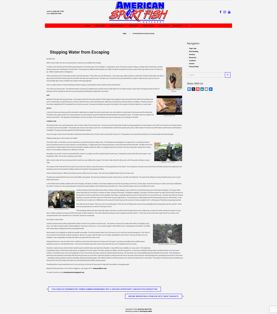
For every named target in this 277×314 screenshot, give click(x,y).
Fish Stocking (116, 25)
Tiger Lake (99, 25)
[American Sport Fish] (138, 12)
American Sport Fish (145, 309)
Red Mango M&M (146, 311)
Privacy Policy (194, 66)
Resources (148, 25)
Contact (177, 25)
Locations (164, 25)
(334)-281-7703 (58, 11)
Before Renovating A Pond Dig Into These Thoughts (154, 296)
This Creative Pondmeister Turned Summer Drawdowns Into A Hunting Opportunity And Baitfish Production (104, 289)
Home (88, 25)
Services (133, 25)
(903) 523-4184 (56, 13)
